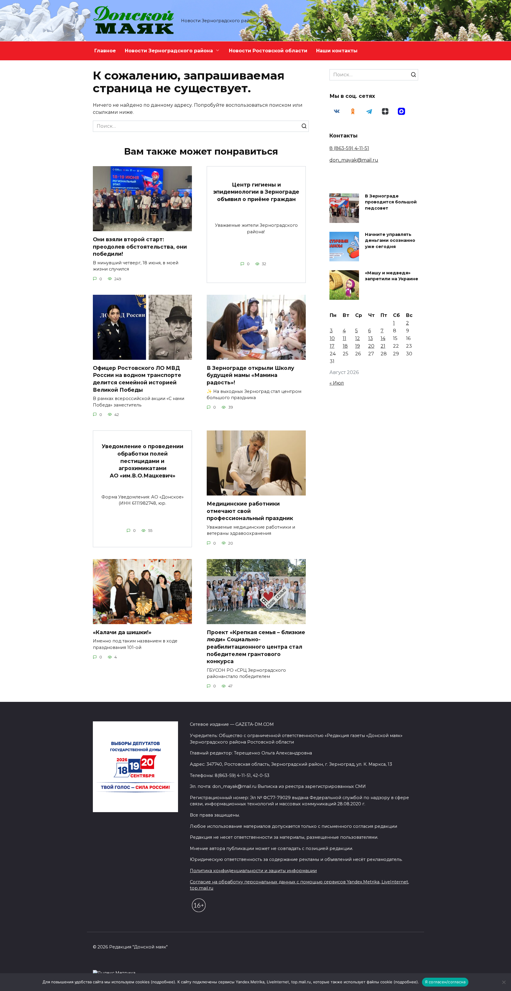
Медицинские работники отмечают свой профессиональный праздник (250, 511)
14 (383, 338)
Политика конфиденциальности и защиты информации (253, 870)
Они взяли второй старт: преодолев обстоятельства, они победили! (140, 246)
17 (332, 346)
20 (371, 346)
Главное (105, 51)
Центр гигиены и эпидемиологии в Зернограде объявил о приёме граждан (256, 191)
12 (357, 338)
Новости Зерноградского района (169, 51)
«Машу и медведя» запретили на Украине (391, 276)
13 (370, 338)
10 (332, 338)
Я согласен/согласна (445, 981)
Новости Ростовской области (268, 51)
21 (383, 346)
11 (344, 338)
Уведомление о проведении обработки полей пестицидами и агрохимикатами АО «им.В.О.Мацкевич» (142, 461)
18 (345, 346)
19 (357, 346)
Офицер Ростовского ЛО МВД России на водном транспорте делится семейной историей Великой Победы (137, 379)
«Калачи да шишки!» (122, 632)
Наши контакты (337, 51)
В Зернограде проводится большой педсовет (391, 202)
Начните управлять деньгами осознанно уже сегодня (390, 240)
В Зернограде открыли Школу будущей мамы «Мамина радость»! (250, 375)
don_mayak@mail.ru (353, 160)
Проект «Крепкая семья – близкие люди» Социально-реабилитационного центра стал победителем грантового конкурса (256, 647)
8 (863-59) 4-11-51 (349, 148)
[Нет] (504, 982)
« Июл (336, 383)
